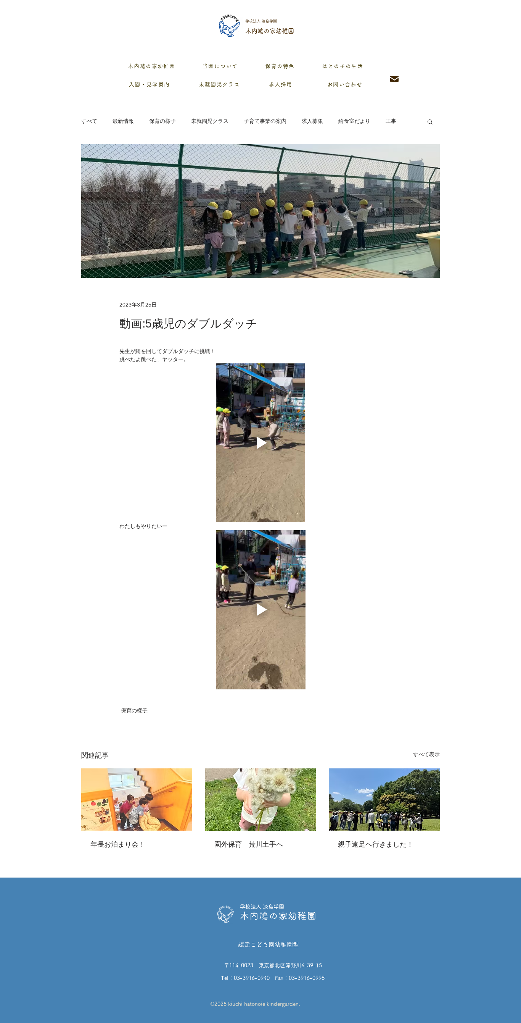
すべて (89, 121)
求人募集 (312, 121)
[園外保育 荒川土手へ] (260, 799)
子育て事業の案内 (265, 121)
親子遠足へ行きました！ (375, 844)
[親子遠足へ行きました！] (384, 799)
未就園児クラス (209, 121)
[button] (430, 121)
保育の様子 (162, 121)
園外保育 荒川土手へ (248, 844)
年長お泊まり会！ (117, 844)
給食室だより (354, 121)
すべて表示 (426, 754)
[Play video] (260, 442)
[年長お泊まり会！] (136, 799)
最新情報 (123, 121)
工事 (391, 121)
